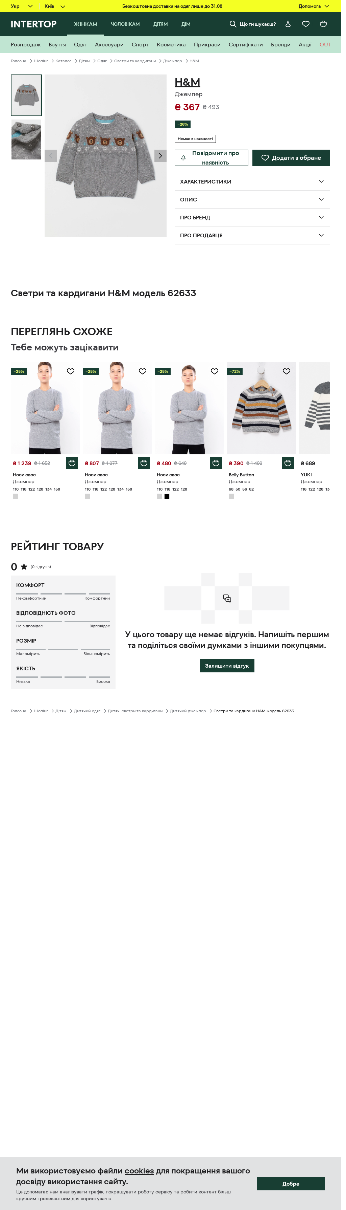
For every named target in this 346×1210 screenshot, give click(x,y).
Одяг (102, 61)
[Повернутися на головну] (33, 24)
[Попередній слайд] (51, 156)
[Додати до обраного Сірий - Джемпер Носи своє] (70, 371)
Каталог (63, 61)
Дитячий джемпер (188, 711)
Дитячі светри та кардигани (135, 711)
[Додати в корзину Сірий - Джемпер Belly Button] (288, 463)
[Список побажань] (306, 24)
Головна (18, 61)
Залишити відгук (227, 665)
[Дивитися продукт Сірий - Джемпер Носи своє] (45, 408)
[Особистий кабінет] (288, 24)
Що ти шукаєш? (258, 24)
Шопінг (41, 61)
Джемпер (172, 61)
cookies (139, 1171)
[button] (51, 156)
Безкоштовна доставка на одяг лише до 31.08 (172, 6)
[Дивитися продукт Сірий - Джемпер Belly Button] (261, 408)
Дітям (84, 61)
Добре (290, 1183)
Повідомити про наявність (215, 158)
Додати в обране (296, 158)
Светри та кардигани (135, 61)
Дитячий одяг (87, 711)
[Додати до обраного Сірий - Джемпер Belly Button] (286, 371)
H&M (194, 61)
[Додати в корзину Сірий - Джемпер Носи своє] (72, 463)
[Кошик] (323, 24)
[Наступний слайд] (160, 156)
